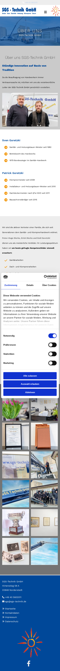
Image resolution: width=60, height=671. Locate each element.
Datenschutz (11, 621)
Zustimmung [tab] (10, 285)
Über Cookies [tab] (49, 285)
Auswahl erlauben (30, 384)
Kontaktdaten (12, 613)
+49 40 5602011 (31, 2)
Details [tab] (30, 285)
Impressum (11, 617)
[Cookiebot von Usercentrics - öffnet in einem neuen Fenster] (44, 277)
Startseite (10, 608)
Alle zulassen (30, 375)
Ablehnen (30, 392)
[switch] (52, 344)
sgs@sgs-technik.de (15, 601)
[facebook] (28, 663)
